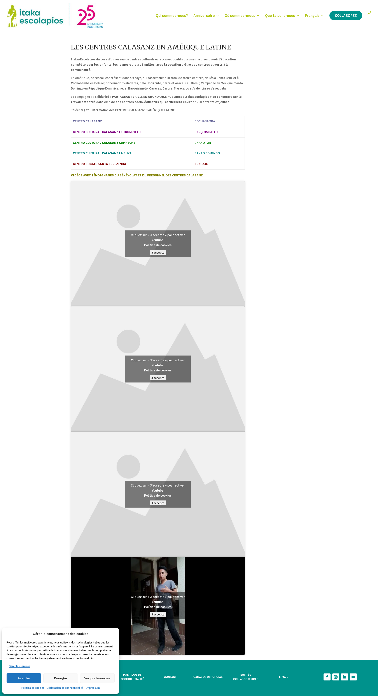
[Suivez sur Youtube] (353, 676)
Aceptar (24, 678)
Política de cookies (32, 687)
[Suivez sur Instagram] (335, 676)
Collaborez (346, 15)
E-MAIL (283, 677)
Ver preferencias (97, 678)
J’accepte (157, 252)
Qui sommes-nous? (172, 16)
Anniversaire (204, 16)
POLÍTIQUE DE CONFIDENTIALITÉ (132, 676)
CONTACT (170, 677)
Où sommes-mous (240, 16)
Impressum (93, 687)
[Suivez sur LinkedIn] (344, 676)
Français (312, 16)
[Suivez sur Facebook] (327, 676)
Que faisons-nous (280, 16)
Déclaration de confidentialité (65, 687)
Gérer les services (19, 666)
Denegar (60, 678)
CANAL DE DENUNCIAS (207, 677)
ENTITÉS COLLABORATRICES (245, 676)
